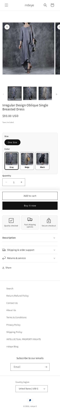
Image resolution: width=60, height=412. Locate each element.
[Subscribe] (45, 367)
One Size (12, 142)
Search (9, 288)
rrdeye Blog (12, 346)
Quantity (6, 175)
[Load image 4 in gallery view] (30, 93)
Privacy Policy (13, 324)
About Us (11, 310)
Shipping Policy (14, 332)
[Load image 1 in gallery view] (14, 93)
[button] (6, 5)
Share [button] (9, 267)
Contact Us (12, 302)
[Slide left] (3, 94)
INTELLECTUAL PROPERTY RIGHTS (23, 339)
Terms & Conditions (16, 317)
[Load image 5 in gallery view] (45, 93)
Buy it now (30, 205)
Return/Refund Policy (17, 295)
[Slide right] (56, 94)
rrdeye (32, 406)
